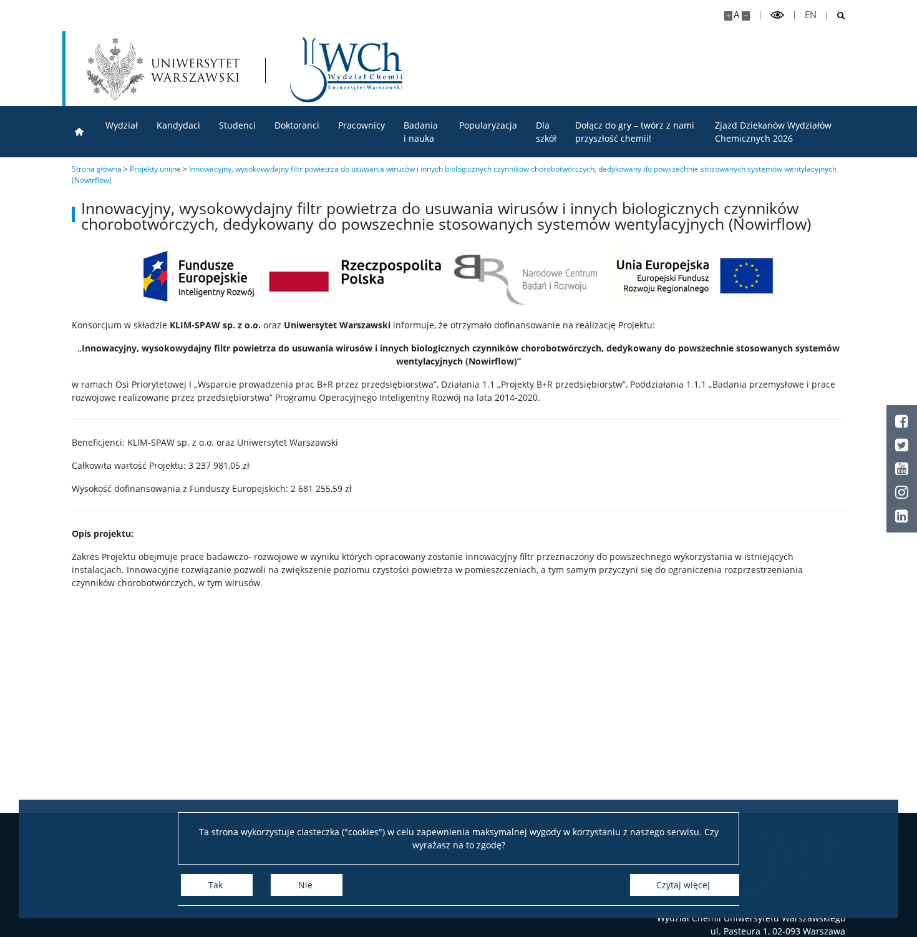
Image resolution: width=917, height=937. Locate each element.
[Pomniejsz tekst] (746, 16)
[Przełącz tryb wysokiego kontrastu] (777, 15)
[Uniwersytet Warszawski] (163, 68)
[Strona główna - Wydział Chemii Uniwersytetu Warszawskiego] (346, 69)
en (811, 14)
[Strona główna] (79, 132)
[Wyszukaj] (836, 16)
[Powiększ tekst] (728, 16)
